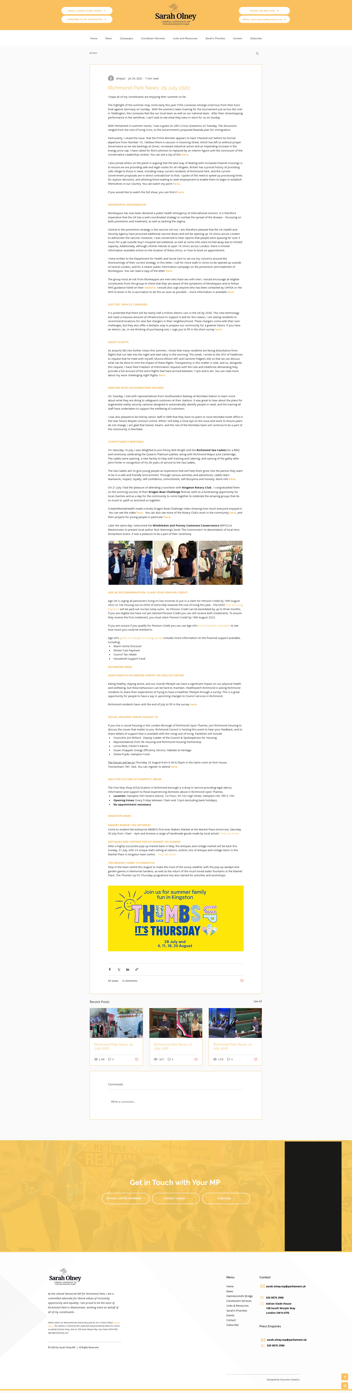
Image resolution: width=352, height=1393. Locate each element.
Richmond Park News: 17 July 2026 (173, 1046)
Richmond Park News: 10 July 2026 (232, 1046)
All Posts (93, 53)
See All (258, 1001)
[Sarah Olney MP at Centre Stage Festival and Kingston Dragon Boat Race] (116, 1023)
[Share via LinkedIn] (127, 969)
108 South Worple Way (280, 1308)
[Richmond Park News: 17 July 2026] (175, 1023)
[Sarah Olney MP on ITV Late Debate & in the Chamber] (235, 1023)
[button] (126, 36)
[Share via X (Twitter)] (118, 969)
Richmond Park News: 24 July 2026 (113, 1046)
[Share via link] (136, 969)
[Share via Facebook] (109, 969)
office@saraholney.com (58, 1332)
